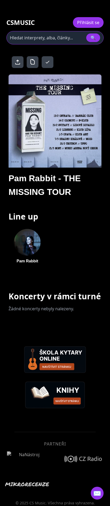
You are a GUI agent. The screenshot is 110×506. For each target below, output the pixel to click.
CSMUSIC (20, 22)
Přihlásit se (88, 22)
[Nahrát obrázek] (17, 62)
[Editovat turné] (32, 62)
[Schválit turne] (47, 62)
